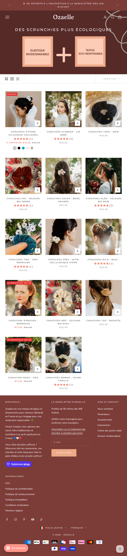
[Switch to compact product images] (17, 78)
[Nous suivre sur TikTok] (41, 519)
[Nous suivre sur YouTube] (32, 519)
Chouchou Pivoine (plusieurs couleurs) (23, 133)
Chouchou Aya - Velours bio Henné (23, 200)
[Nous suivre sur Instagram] (15, 519)
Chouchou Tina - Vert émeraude (23, 261)
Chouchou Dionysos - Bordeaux (23, 322)
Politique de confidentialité (19, 488)
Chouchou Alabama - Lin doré (63, 133)
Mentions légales (14, 510)
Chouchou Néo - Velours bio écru (63, 322)
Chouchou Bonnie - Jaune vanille (63, 379)
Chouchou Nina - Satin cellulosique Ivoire (63, 261)
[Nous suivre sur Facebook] (7, 519)
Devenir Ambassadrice (109, 436)
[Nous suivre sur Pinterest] (24, 519)
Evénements (104, 425)
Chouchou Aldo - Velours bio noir (104, 200)
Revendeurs (104, 414)
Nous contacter (105, 408)
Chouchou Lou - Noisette (103, 321)
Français (77, 528)
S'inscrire (64, 452)
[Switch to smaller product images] (12, 78)
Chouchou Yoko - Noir (103, 132)
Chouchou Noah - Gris (23, 378)
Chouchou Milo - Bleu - (104, 260)
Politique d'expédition (16, 499)
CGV (7, 483)
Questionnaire (105, 419)
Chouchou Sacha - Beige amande (63, 200)
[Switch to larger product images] (6, 78)
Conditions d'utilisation (17, 505)
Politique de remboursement (20, 494)
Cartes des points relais (110, 430)
